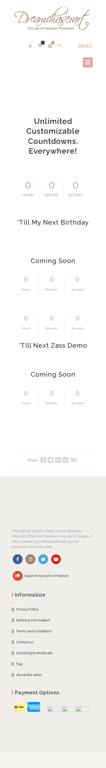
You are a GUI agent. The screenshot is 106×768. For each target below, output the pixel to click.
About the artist (29, 674)
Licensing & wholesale (34, 652)
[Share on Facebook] (43, 459)
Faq (19, 663)
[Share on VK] (73, 459)
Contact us (25, 641)
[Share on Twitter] (51, 459)
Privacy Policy (27, 609)
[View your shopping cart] (50, 45)
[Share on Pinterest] (58, 459)
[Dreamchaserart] (53, 18)
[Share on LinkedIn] (65, 459)
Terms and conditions (34, 631)
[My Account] (31, 45)
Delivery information (33, 620)
